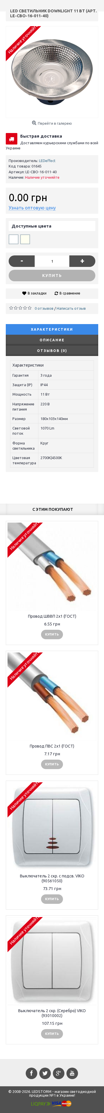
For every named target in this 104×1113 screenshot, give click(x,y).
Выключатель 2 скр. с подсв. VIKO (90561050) (52, 878)
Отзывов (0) (52, 351)
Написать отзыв (71, 308)
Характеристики (52, 329)
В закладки (37, 293)
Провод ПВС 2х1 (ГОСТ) (52, 746)
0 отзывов (44, 308)
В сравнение (70, 293)
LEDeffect (47, 161)
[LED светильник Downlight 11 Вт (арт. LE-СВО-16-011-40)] (52, 72)
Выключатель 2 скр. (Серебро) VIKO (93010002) (52, 1013)
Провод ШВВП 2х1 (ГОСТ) (52, 616)
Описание (52, 340)
